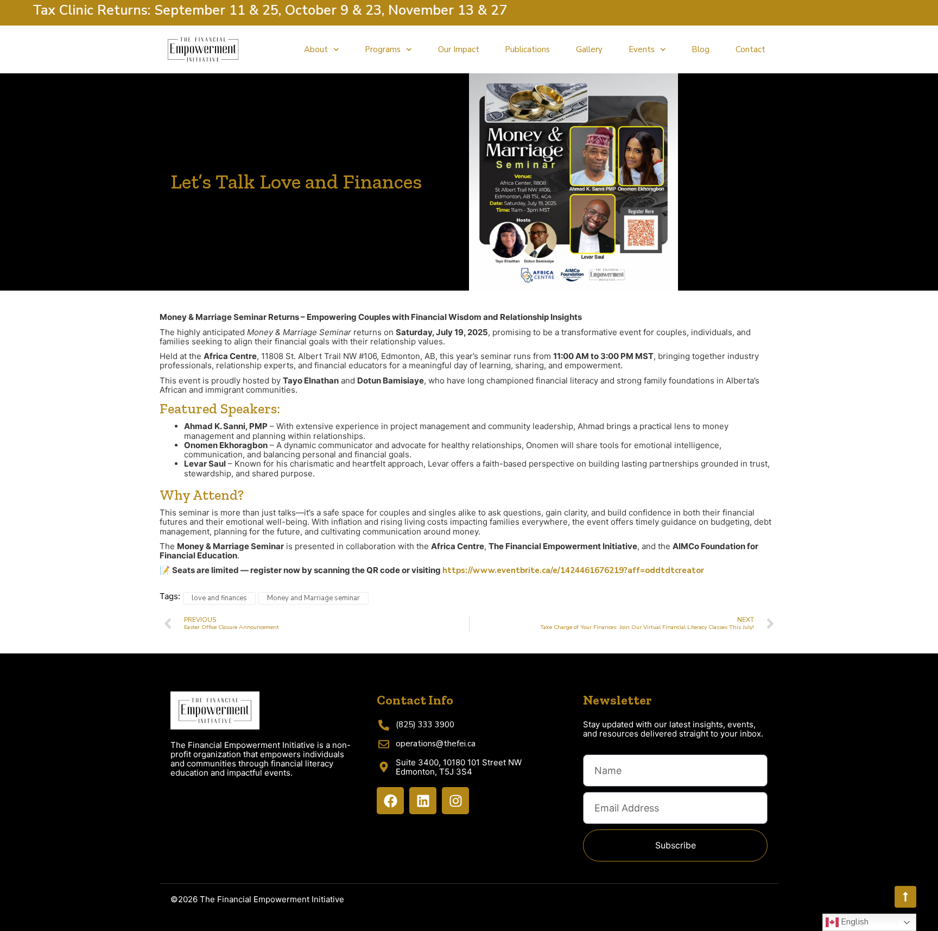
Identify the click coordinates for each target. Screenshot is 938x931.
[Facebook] (390, 800)
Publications (527, 49)
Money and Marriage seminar (313, 598)
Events (642, 49)
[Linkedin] (422, 800)
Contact (750, 49)
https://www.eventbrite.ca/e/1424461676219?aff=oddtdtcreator (573, 570)
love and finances (219, 598)
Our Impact (458, 49)
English (854, 922)
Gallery (589, 49)
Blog (700, 49)
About (316, 49)
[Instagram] (455, 800)
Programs (383, 49)
